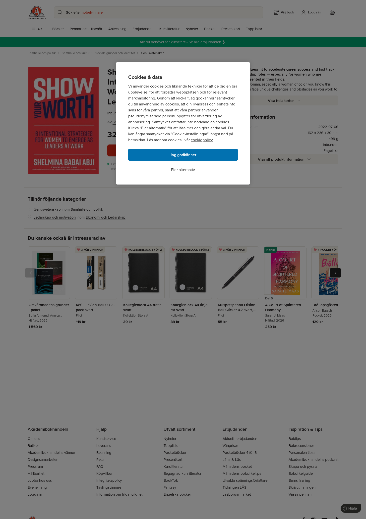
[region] (183, 123)
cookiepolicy (202, 139)
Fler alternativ (183, 169)
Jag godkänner (183, 155)
